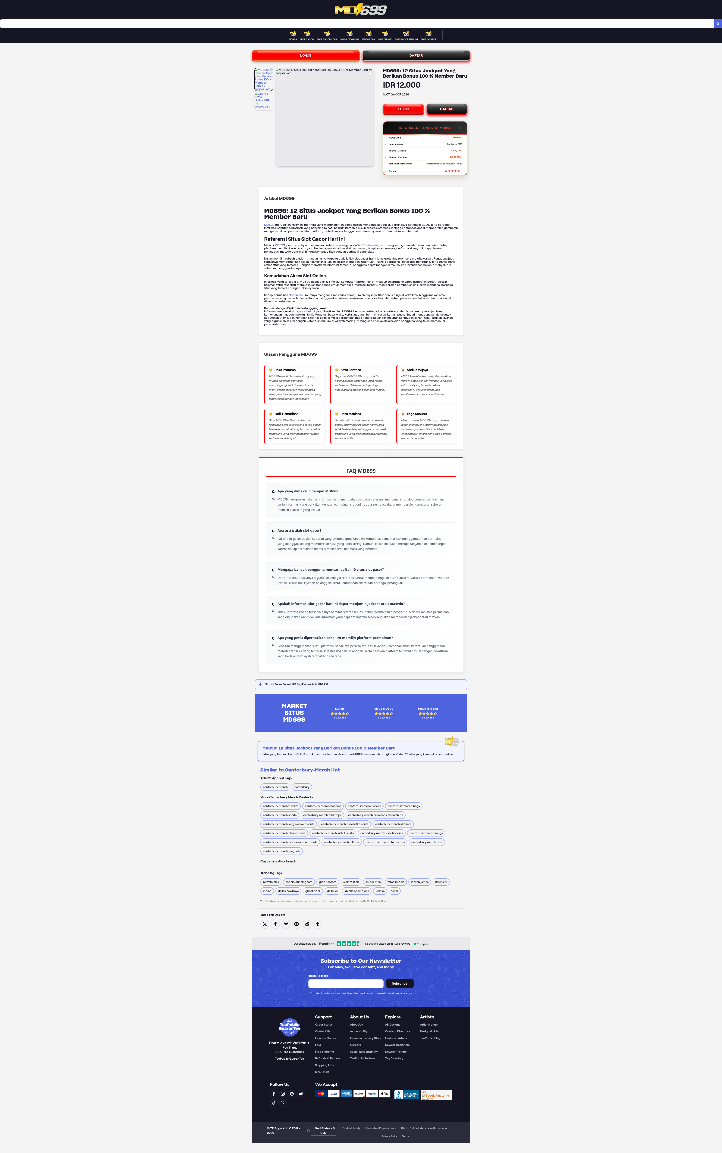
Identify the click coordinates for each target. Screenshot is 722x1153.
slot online (296, 295)
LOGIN (305, 55)
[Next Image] (371, 117)
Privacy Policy (353, 993)
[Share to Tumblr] (317, 923)
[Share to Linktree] (285, 923)
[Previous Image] (279, 117)
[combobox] (357, 23)
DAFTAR (416, 55)
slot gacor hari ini (303, 311)
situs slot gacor (376, 245)
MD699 (269, 224)
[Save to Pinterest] (296, 923)
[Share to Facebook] (275, 923)
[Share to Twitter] (264, 923)
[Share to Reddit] (307, 923)
